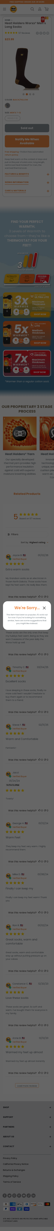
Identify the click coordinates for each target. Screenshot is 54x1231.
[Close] (44, 608)
